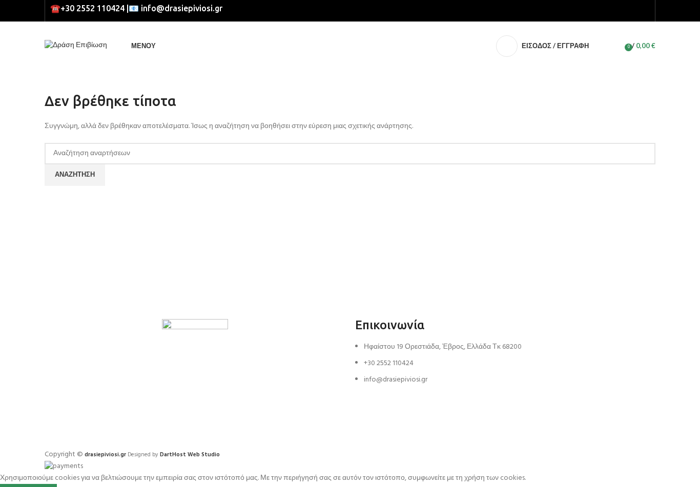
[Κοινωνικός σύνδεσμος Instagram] (632, 10)
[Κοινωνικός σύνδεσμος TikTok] (644, 10)
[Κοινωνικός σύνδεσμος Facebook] (620, 10)
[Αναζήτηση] (599, 46)
